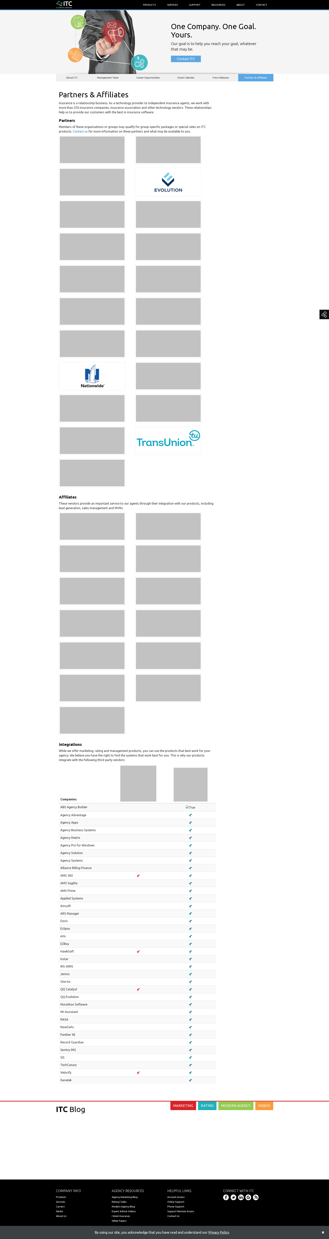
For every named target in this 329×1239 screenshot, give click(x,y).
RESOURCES (218, 4)
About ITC (72, 77)
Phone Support (175, 1206)
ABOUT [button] (240, 4)
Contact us (80, 131)
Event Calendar (186, 77)
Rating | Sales (119, 1201)
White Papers (119, 1220)
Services (60, 1201)
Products (61, 1197)
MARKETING (183, 1105)
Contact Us (173, 1216)
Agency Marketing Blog (125, 1197)
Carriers (60, 1206)
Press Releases (221, 77)
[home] (64, 4)
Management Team (108, 77)
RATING (207, 1105)
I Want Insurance (121, 1216)
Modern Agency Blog (123, 1206)
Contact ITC (186, 59)
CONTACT (261, 4)
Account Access (176, 1197)
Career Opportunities (148, 77)
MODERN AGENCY (236, 1105)
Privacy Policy (218, 1232)
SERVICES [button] (172, 4)
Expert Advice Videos (124, 1211)
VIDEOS (264, 1105)
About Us (61, 1216)
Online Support (175, 1201)
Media (59, 1211)
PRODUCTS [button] (149, 4)
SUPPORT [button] (194, 4)
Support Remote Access (180, 1211)
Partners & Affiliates (256, 77)
